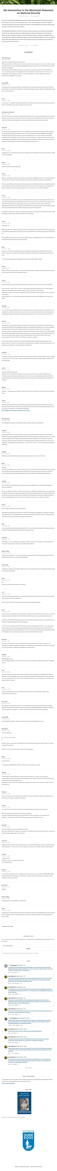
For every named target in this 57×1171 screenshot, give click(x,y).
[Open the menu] (2, 2)
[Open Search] (54, 2)
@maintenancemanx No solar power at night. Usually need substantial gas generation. (25, 1031)
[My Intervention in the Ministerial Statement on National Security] (37, 1102)
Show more (28, 1067)
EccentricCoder (38, 1166)
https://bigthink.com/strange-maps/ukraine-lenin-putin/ (16, 410)
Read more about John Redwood (8, 1083)
